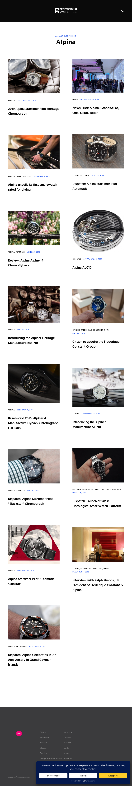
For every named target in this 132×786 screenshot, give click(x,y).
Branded (67, 742)
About (66, 753)
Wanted (43, 742)
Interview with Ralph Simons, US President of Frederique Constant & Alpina (97, 585)
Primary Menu (5, 11)
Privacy (43, 732)
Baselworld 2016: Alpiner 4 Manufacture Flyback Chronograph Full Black (33, 423)
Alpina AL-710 (82, 267)
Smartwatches (24, 176)
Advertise (68, 758)
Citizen (76, 330)
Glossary (43, 748)
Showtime (21, 646)
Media (66, 748)
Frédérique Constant (92, 330)
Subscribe (68, 732)
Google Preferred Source (51, 758)
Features (84, 175)
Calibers (76, 259)
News (75, 99)
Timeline (43, 753)
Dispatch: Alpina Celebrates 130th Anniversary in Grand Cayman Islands (32, 660)
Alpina (11, 100)
